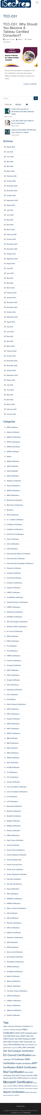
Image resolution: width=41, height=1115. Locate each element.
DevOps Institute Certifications (17, 626)
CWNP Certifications (13, 607)
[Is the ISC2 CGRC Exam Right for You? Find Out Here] (7, 122)
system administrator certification (11, 1095)
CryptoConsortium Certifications (17, 602)
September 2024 (12, 259)
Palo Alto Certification (14, 879)
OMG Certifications (13, 835)
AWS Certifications (13, 495)
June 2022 (10, 390)
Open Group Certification (15, 840)
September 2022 (12, 375)
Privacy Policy (20, 1106)
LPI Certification (12, 796)
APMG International (13, 447)
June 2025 (10, 215)
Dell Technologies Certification (18, 1050)
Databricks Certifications (15, 612)
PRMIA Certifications (13, 903)
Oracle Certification (13, 845)
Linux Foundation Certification (17, 787)
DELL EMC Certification (26, 1047)
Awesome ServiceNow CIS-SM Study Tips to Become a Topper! (23, 131)
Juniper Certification (13, 782)
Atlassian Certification (14, 481)
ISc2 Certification (13, 1072)
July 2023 (10, 327)
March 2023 (11, 346)
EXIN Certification (13, 636)
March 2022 (11, 404)
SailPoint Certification (14, 932)
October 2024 (11, 254)
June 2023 (10, 331)
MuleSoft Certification (14, 816)
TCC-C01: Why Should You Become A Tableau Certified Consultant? (20, 29)
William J (20, 39)
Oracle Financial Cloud (14, 864)
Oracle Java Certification (15, 869)
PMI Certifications (13, 894)
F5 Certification (12, 646)
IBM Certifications (13, 743)
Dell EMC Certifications (14, 617)
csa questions (14, 1047)
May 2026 (10, 161)
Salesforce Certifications (15, 937)
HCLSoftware (11, 699)
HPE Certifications (13, 709)
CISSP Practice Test (10, 1039)
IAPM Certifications (13, 724)
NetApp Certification (13, 821)
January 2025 (11, 239)
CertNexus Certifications (15, 529)
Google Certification (13, 680)
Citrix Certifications (13, 544)
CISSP (17, 1033)
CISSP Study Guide (25, 1042)
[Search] (36, 98)
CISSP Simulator (13, 1042)
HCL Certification (12, 694)
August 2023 (11, 322)
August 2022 (11, 380)
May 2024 (10, 278)
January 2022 (11, 414)
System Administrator (31, 1092)
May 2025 (10, 220)
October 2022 (11, 370)
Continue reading (29, 84)
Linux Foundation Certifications (17, 792)
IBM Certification (12, 738)
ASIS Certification (12, 466)
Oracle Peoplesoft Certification (17, 874)
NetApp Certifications (14, 826)
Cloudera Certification (14, 568)
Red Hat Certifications (14, 923)
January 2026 (11, 181)
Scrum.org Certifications (15, 952)
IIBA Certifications (13, 753)
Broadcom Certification (22, 1026)
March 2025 (11, 229)
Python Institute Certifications (16, 908)
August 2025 (11, 205)
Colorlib (14, 1113)
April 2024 (10, 283)
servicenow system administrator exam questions (20, 1088)
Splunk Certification (13, 976)
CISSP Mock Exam (13, 1036)
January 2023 (11, 356)
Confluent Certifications (14, 583)
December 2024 (12, 244)
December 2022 (12, 361)
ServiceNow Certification (15, 957)
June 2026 (10, 157)
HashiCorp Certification (14, 690)
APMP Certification (13, 451)
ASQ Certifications (13, 476)
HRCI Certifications (13, 714)
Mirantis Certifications (14, 811)
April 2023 (10, 341)
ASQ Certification (12, 471)
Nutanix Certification (13, 830)
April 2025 (10, 225)
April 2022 (10, 399)
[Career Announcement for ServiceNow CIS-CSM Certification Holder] (7, 111)
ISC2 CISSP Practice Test (20, 1075)
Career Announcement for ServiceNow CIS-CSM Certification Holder (22, 111)
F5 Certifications (12, 651)
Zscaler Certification (13, 1015)
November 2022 (12, 365)
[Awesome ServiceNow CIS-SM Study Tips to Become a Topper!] (7, 132)
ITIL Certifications (13, 777)
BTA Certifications (13, 515)
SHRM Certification (13, 967)
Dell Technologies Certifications (17, 622)
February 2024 (12, 293)
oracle (35, 1082)
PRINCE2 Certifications (14, 899)
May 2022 (10, 395)
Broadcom (10, 510)
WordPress (27, 1113)
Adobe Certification (13, 432)
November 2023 (12, 307)
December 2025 (12, 186)
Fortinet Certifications (14, 660)
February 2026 (12, 176)
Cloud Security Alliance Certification (18, 554)
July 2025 (10, 210)
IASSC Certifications (13, 733)
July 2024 (10, 268)
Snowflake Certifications (15, 971)
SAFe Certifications (13, 928)
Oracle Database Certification (16, 855)
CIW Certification (12, 549)
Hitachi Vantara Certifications (16, 704)
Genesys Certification (14, 665)
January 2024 (11, 297)
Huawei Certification (13, 719)
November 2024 (12, 249)
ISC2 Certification (12, 762)
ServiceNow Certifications (15, 962)
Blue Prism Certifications (15, 505)
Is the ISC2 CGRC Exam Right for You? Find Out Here (22, 122)
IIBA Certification (12, 748)
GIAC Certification (13, 670)
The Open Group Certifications (17, 991)
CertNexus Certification (14, 524)
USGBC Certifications (14, 1000)
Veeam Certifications (13, 1005)
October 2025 (11, 195)
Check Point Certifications (15, 534)
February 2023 (12, 351)
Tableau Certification (13, 986)
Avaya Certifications (13, 486)
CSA (22, 1044)
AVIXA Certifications (13, 490)
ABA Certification (12, 427)
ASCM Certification (13, 461)
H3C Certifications (13, 685)
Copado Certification (13, 588)
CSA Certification (29, 1045)
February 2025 (12, 234)
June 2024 (10, 273)
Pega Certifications (13, 889)
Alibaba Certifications (14, 437)
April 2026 (10, 166)
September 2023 (12, 317)
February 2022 (12, 409)
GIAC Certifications (13, 675)
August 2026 (11, 147)
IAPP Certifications (13, 728)
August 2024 (11, 263)
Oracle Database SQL (14, 860)
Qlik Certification (12, 913)
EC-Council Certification (15, 631)
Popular (8, 104)
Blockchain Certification (14, 500)
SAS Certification (12, 942)
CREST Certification (13, 592)
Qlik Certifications (12, 918)
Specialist (35, 1088)
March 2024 (11, 288)
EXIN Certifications (13, 641)
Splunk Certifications (13, 981)
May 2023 (10, 336)
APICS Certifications (13, 442)
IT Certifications (12, 772)
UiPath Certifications (13, 996)
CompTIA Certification (14, 578)
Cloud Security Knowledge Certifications (20, 563)
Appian (9, 456)
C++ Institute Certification (15, 519)
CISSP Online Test (26, 1036)
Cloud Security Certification (16, 558)
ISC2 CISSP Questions (20, 1078)
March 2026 (11, 171)
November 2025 (12, 190)
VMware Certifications (14, 1010)
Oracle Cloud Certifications (16, 850)
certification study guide (15, 1029)
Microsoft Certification (18, 1082)
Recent (18, 104)
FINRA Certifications (13, 656)
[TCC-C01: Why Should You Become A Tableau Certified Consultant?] (20, 57)
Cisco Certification (13, 539)
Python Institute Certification (22, 1086)
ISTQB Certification (13, 767)
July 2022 (10, 385)
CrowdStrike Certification (15, 597)
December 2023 (12, 302)
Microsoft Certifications (14, 806)
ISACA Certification (13, 758)
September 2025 (12, 200)
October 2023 (11, 312)
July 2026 (10, 152)
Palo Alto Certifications (14, 884)
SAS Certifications (13, 947)
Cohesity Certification (14, 573)
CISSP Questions (24, 1039)
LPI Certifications (12, 801)
